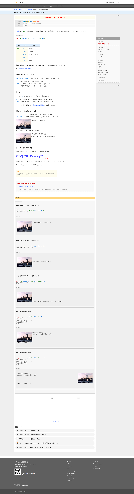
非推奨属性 (38, 23)
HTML (22, 6)
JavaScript (60, 6)
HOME (17, 6)
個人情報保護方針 (18, 491)
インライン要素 (27, 23)
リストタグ (100, 54)
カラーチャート (41, 6)
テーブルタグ (101, 58)
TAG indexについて (98, 464)
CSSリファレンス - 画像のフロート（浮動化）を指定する (35, 447)
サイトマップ (27, 491)
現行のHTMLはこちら (103, 43)
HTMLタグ (28, 6)
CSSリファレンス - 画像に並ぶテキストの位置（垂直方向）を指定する (38, 443)
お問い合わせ (96, 468)
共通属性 (100, 67)
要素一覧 (100, 70)
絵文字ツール (70, 478)
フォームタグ (101, 62)
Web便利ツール (51, 6)
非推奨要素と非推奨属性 (24, 68)
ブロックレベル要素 (103, 72)
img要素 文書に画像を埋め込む (27, 186)
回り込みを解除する (38, 105)
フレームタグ (101, 60)
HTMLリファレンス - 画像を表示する (29, 430)
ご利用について (97, 466)
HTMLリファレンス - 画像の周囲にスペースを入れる (33, 434)
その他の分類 (101, 77)
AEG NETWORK (24, 485)
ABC (105, 70)
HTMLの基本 (101, 80)
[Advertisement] (41, 408)
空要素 (33, 23)
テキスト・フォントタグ (104, 49)
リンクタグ (100, 51)
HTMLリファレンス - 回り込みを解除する (30, 439)
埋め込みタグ (101, 64)
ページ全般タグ (102, 47)
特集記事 (69, 480)
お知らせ (95, 461)
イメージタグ (28, 9)
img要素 (25, 25)
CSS (34, 6)
